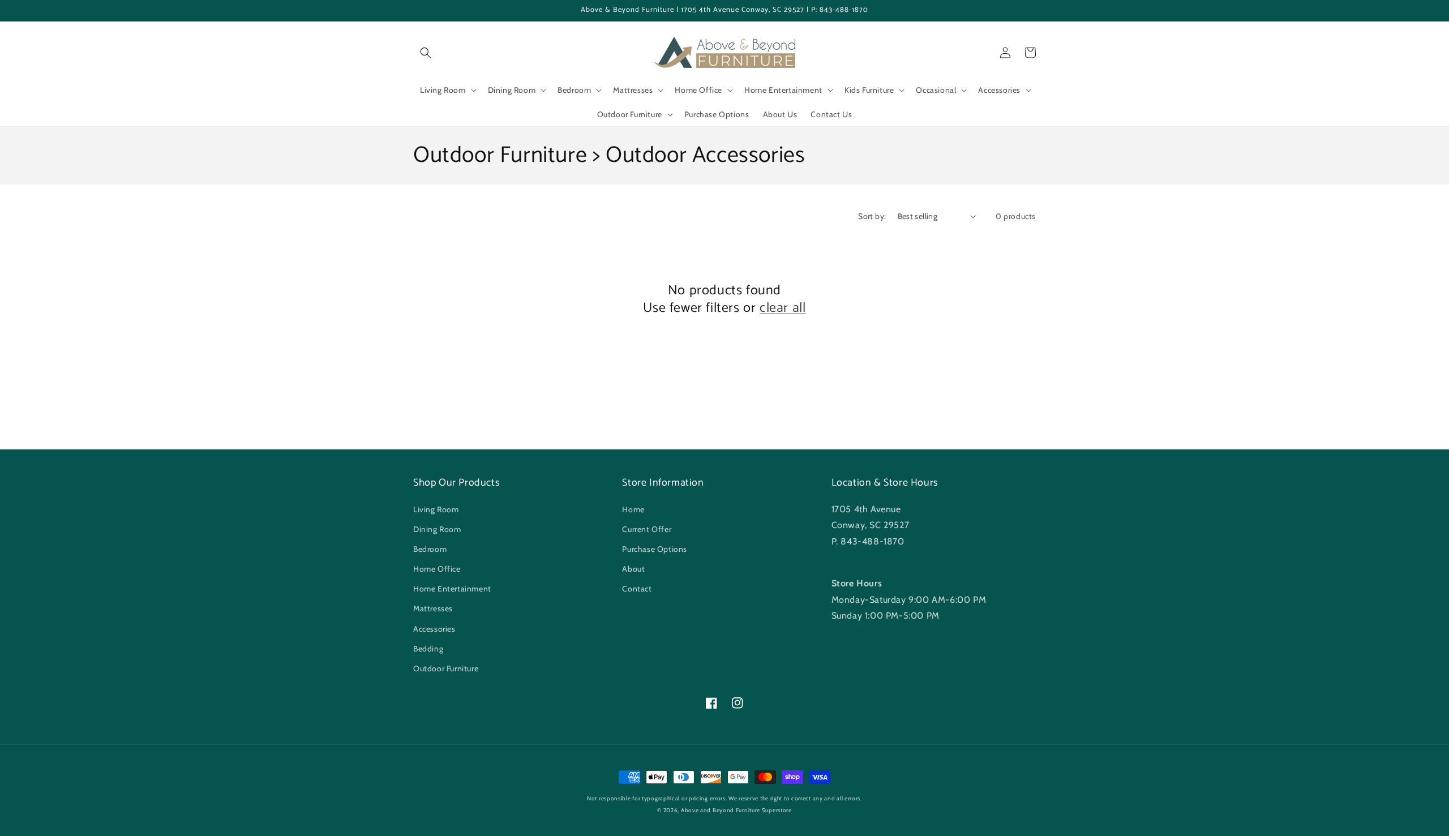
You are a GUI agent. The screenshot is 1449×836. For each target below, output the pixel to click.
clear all (782, 308)
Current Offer (646, 529)
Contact (636, 589)
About (633, 569)
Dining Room (437, 529)
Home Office (437, 569)
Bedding (428, 649)
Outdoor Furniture (445, 668)
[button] (425, 52)
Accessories (434, 629)
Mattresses (433, 608)
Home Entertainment (452, 589)
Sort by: (872, 216)
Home (633, 509)
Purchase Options (654, 549)
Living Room (436, 509)
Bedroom (430, 549)
